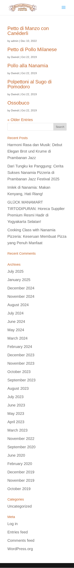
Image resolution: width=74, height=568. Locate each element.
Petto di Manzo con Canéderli (28, 30)
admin (14, 40)
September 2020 (21, 447)
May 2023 (15, 413)
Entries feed (17, 532)
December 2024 (20, 288)
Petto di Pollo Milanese (32, 49)
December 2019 (20, 472)
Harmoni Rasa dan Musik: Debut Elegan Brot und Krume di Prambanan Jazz (34, 151)
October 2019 (19, 489)
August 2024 (18, 305)
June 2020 (16, 455)
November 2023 (20, 363)
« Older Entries (20, 120)
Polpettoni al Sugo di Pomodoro (29, 84)
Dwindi (15, 57)
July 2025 (15, 271)
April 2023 (15, 422)
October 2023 (19, 372)
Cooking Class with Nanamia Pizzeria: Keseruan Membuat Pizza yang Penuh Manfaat (36, 236)
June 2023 (16, 405)
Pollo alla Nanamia (27, 65)
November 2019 (20, 480)
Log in (12, 524)
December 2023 (20, 355)
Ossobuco (18, 103)
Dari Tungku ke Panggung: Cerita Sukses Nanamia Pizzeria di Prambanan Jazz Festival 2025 (35, 172)
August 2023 (18, 388)
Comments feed (20, 540)
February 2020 (19, 464)
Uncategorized (19, 506)
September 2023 (21, 380)
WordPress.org (20, 549)
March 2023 (17, 430)
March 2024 (17, 338)
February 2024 (19, 347)
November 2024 (20, 296)
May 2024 (15, 330)
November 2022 (20, 438)
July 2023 (15, 397)
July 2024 (15, 313)
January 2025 (18, 280)
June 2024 (16, 321)
